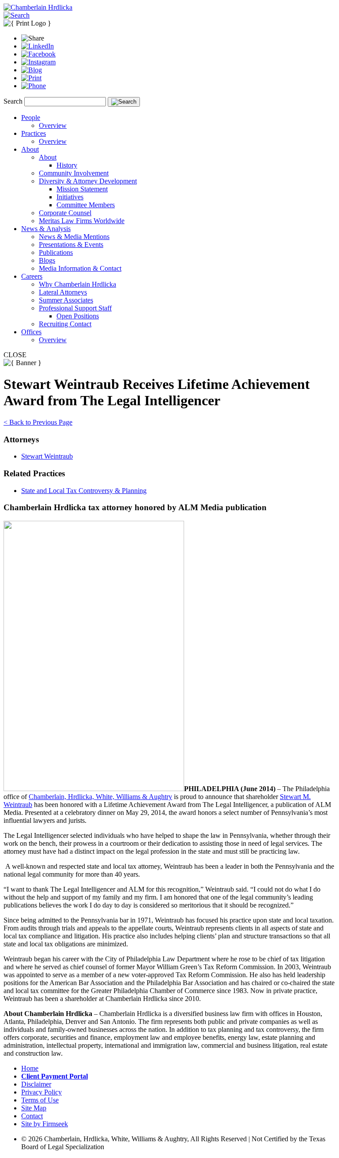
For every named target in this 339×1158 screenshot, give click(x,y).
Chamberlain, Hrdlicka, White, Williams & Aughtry (100, 796)
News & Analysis (46, 228)
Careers (31, 276)
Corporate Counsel (65, 213)
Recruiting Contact (65, 324)
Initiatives (69, 197)
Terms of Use (40, 1100)
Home (29, 1068)
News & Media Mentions (74, 236)
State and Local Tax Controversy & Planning (84, 490)
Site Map (33, 1108)
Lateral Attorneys (63, 292)
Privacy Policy (41, 1092)
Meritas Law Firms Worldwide (81, 220)
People (30, 117)
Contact (32, 1116)
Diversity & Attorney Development (88, 181)
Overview (53, 125)
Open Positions (77, 316)
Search (13, 101)
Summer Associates (66, 300)
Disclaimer (36, 1084)
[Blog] (31, 70)
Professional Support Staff (75, 308)
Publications (56, 252)
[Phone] (33, 86)
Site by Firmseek (44, 1124)
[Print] (31, 78)
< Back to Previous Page (38, 422)
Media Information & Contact (80, 268)
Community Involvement (74, 173)
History (66, 165)
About (30, 149)
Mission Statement (82, 189)
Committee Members (85, 205)
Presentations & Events (71, 244)
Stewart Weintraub (47, 456)
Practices (33, 133)
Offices (31, 332)
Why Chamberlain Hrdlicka (77, 284)
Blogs (47, 260)
